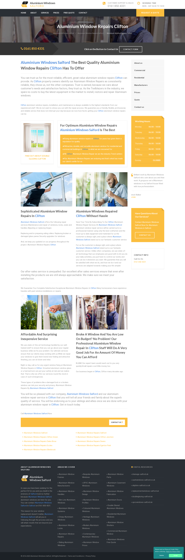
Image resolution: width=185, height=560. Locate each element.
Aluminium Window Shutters (115, 523)
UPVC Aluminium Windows (89, 484)
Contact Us (116, 422)
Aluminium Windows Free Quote (115, 540)
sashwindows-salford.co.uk (143, 480)
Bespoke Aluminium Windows (91, 475)
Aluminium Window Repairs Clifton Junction (95, 437)
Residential (139, 78)
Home (23, 12)
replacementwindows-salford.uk (145, 491)
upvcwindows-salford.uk (142, 502)
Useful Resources (143, 467)
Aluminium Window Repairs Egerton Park (94, 445)
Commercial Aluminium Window (117, 532)
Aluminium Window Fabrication (115, 492)
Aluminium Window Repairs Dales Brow (40, 441)
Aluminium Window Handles (66, 492)
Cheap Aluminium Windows (65, 518)
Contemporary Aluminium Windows (90, 535)
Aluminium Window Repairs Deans (91, 441)
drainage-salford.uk (140, 474)
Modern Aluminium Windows (90, 526)
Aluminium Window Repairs (66, 535)
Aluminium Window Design (90, 492)
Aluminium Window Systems (66, 509)
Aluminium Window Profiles (90, 501)
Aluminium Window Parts (115, 475)
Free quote (69, 12)
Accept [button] (176, 555)
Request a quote (150, 13)
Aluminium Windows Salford (35, 433)
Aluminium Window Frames (66, 475)
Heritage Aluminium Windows (90, 518)
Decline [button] (162, 555)
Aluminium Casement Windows (116, 484)
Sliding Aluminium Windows (65, 543)
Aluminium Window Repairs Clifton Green (41, 437)
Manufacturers (140, 85)
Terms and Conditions (76, 556)
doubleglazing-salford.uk (142, 496)
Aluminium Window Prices (90, 543)
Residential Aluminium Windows (116, 515)
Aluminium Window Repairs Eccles (38, 445)
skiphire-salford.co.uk (141, 485)
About (33, 12)
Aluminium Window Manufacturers (66, 484)
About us (138, 63)
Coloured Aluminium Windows (91, 509)
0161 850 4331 (117, 6)
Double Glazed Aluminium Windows (115, 506)
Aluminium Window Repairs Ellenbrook (40, 449)
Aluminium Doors (115, 500)
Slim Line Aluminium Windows (66, 501)
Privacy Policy (90, 556)
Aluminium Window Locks (66, 526)
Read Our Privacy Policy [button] (173, 551)
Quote (137, 100)
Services (45, 12)
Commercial (139, 70)
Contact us (139, 107)
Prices (56, 12)
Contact (83, 12)
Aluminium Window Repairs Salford (91, 433)
